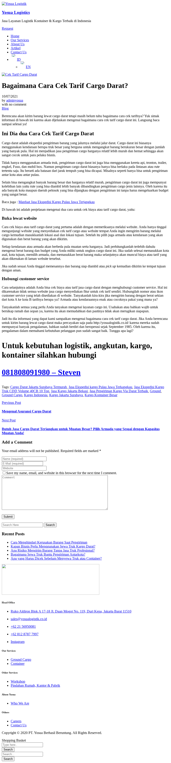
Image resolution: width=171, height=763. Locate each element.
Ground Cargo (12, 395)
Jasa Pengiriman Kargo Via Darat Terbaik (119, 391)
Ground (155, 391)
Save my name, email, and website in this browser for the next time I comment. (61, 473)
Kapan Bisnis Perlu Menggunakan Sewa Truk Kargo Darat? (53, 546)
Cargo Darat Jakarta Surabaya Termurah (38, 387)
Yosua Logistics (16, 12)
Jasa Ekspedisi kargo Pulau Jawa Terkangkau (100, 387)
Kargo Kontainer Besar (101, 395)
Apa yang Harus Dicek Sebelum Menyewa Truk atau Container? (56, 558)
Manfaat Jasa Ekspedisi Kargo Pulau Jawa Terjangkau (56, 202)
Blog (5, 108)
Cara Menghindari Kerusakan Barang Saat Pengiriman (49, 542)
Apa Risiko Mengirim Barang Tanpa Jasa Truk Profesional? (53, 550)
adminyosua (14, 100)
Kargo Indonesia (35, 395)
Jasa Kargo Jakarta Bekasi (69, 391)
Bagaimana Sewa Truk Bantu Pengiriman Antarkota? (48, 554)
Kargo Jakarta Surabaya (66, 395)
